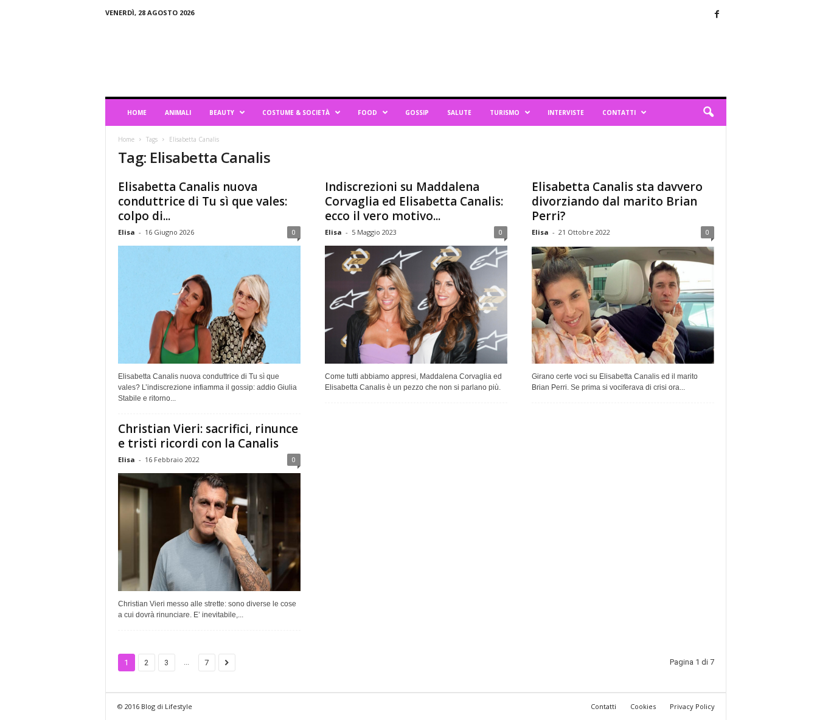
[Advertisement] (504, 57)
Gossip (417, 112)
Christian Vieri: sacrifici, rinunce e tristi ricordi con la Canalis (208, 436)
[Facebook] (717, 15)
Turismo (505, 112)
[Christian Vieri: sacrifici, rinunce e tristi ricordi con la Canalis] (209, 532)
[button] (708, 112)
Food (367, 112)
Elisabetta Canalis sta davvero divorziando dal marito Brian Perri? (617, 201)
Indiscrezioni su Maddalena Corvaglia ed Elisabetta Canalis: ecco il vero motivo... (414, 201)
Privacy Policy (692, 706)
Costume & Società (296, 112)
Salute (459, 112)
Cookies (643, 706)
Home (137, 112)
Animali (178, 112)
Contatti (619, 112)
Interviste (566, 112)
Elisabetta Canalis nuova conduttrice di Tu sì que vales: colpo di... (202, 201)
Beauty (221, 112)
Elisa (126, 232)
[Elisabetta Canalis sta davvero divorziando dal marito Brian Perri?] (623, 305)
